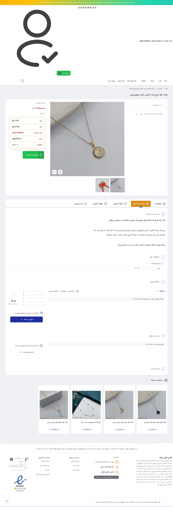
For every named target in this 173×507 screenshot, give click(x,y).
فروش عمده (76, 470)
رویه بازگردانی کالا (45, 466)
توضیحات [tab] (158, 203)
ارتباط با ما (76, 466)
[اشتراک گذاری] (60, 172)
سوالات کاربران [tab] (98, 203)
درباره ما (47, 470)
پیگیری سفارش (75, 461)
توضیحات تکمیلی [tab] (139, 203)
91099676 (107, 467)
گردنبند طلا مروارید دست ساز (91, 422)
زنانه (166, 88)
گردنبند (160, 88)
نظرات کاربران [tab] (118, 203)
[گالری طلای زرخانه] (87, 7)
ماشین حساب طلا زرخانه (43, 474)
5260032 (107, 472)
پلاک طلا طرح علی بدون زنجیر (123, 422)
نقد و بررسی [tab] (78, 203)
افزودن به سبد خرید (32, 155)
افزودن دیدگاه (28, 319)
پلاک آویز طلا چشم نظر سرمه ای (155, 422)
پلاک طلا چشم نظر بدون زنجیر (57, 422)
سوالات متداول (45, 461)
